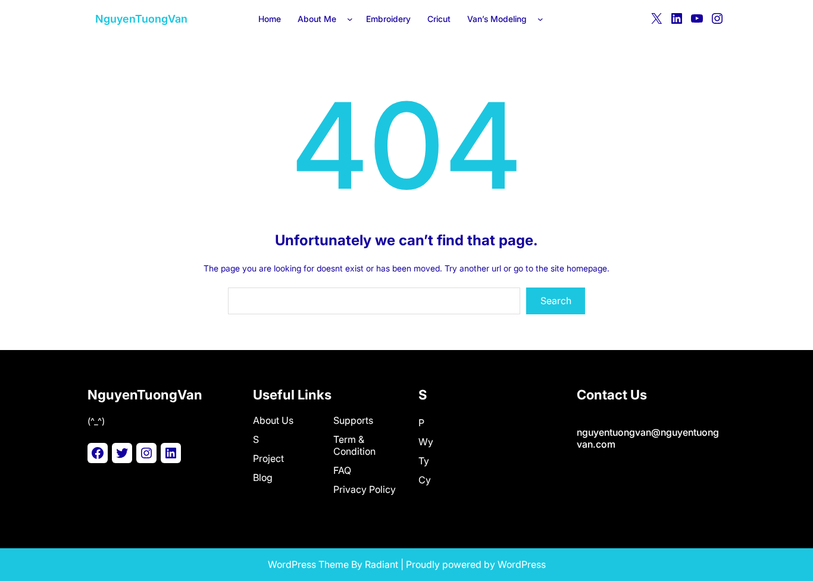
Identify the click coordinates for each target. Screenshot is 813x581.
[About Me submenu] (352, 18)
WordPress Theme (308, 564)
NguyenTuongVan (141, 19)
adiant (384, 564)
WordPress (522, 564)
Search (555, 301)
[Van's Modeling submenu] (542, 18)
